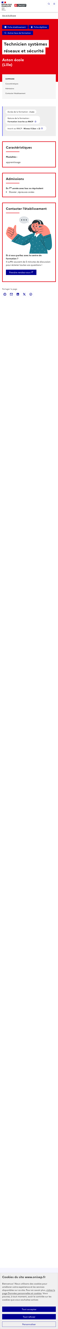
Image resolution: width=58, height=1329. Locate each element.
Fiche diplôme (40, 27)
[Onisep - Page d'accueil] (20, 5)
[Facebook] (30, 294)
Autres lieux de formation (19, 33)
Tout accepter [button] (29, 1309)
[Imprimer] (5, 294)
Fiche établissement (17, 27)
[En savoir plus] (36, 121)
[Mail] (11, 294)
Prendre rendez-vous (19, 272)
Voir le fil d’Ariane (9, 15)
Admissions (9, 88)
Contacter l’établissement (15, 93)
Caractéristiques (11, 83)
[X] (24, 294)
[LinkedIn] (18, 294)
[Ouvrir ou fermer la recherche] (49, 4)
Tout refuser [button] (29, 1316)
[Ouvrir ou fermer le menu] (54, 4)
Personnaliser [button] (29, 1324)
